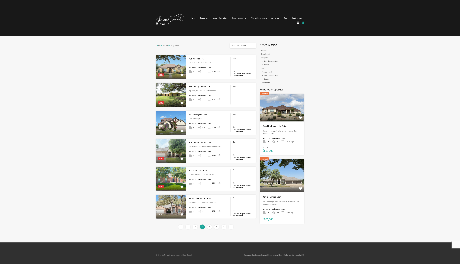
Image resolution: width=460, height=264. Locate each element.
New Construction (271, 61)
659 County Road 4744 (199, 86)
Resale (266, 65)
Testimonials (297, 18)
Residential (265, 54)
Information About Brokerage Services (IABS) (286, 255)
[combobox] (243, 46)
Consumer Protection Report (255, 255)
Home (193, 18)
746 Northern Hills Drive (275, 126)
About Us (275, 18)
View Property (170, 74)
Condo (264, 50)
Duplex (265, 57)
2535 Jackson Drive (198, 170)
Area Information (220, 18)
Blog (285, 18)
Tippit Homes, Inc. (239, 18)
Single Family (267, 72)
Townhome (265, 83)
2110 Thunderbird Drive (200, 198)
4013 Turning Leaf (272, 197)
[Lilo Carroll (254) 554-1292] (171, 32)
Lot (263, 68)
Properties (204, 18)
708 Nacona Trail (196, 59)
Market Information (259, 18)
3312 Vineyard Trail (198, 114)
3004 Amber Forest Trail (200, 142)
